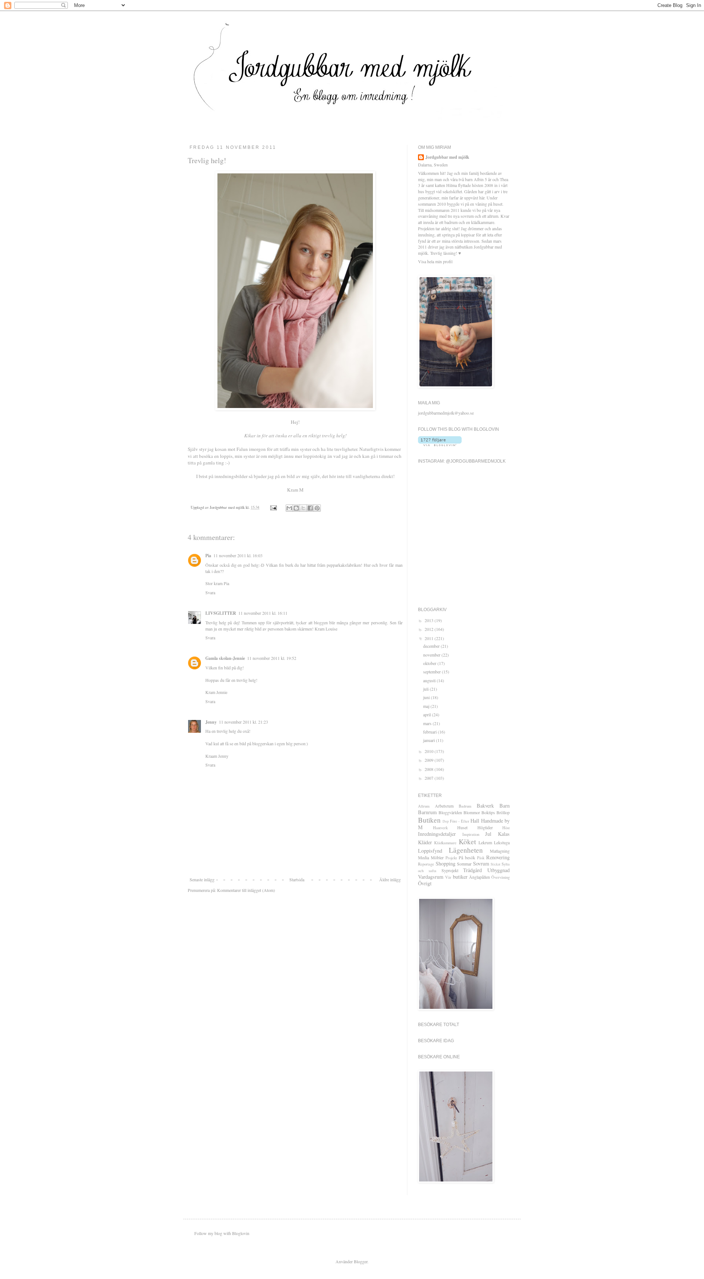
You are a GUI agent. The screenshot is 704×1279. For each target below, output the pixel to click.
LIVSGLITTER (220, 613)
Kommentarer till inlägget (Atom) (246, 890)
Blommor (471, 812)
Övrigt (425, 883)
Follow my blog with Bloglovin (221, 1233)
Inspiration (470, 834)
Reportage (426, 864)
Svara (210, 592)
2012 (429, 629)
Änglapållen (479, 877)
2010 (429, 751)
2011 (429, 638)
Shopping (445, 863)
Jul (488, 833)
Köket (467, 841)
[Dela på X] (303, 508)
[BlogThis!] (296, 508)
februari (430, 732)
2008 (429, 769)
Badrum (465, 806)
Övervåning (500, 877)
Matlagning (500, 851)
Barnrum (427, 812)
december (432, 646)
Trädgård (472, 870)
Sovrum (481, 863)
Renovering (498, 857)
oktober (430, 663)
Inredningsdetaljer (437, 833)
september (432, 672)
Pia (208, 555)
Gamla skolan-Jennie (225, 658)
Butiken (429, 819)
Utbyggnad (498, 870)
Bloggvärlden (450, 812)
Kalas (504, 833)
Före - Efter (460, 821)
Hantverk (440, 827)
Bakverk (485, 805)
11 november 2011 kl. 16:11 (262, 613)
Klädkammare (445, 842)
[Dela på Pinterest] (317, 508)
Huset (462, 827)
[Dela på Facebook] (310, 508)
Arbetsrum (444, 806)
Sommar (464, 864)
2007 (429, 778)
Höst (506, 827)
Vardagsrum (430, 876)
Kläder (425, 842)
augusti (430, 680)
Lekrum (485, 842)
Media (423, 857)
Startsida (296, 879)
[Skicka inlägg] (273, 507)
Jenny (211, 722)
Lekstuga (502, 842)
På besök (467, 857)
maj (426, 706)
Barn (504, 805)
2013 (429, 620)
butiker (460, 876)
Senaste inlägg (202, 879)
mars (428, 723)
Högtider (485, 827)
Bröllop (503, 812)
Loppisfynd (430, 850)
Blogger (360, 1261)
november (432, 655)
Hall (474, 820)
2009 (429, 760)
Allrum (423, 806)
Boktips (488, 812)
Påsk (480, 857)
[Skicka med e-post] (289, 508)
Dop (446, 821)
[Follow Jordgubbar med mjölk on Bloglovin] (440, 444)
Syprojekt (449, 870)
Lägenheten (466, 849)
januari (429, 740)
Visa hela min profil (435, 261)
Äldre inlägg (390, 879)
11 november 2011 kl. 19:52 (271, 658)
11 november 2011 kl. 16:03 (238, 555)
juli (426, 689)
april (427, 714)
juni (427, 697)
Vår (448, 877)
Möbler (437, 857)
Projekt (451, 857)
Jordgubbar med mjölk (447, 157)
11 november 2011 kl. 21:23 (243, 722)
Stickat (495, 864)
